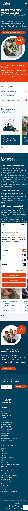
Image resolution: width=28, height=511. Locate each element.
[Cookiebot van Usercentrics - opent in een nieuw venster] (20, 225)
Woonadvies (4, 435)
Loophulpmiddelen (6, 421)
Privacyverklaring (21, 500)
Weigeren (14, 285)
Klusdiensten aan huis (7, 419)
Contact (3, 474)
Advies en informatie (6, 412)
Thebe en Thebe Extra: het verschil (10, 464)
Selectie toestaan (14, 280)
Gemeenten (4, 452)
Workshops (4, 437)
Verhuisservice (5, 433)
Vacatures (4, 466)
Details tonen (19, 270)
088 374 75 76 (6, 489)
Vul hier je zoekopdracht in (8, 91)
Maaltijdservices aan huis (8, 422)
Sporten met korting (6, 430)
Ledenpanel (4, 453)
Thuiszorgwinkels (5, 431)
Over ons (3, 448)
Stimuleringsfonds (5, 462)
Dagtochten (4, 413)
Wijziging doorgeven (6, 477)
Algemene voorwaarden (8, 500)
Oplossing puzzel (5, 479)
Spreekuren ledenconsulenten (9, 475)
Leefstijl (3, 455)
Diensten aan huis (6, 415)
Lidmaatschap (5, 459)
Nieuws (3, 461)
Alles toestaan (14, 275)
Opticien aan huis (6, 426)
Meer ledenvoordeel (6, 440)
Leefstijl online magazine (7, 457)
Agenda (3, 450)
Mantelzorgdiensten (6, 424)
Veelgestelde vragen (7, 481)
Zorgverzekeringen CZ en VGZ (9, 439)
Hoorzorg (3, 417)
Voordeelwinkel (5, 410)
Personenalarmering (6, 428)
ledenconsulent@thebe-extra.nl (9, 491)
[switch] (24, 255)
